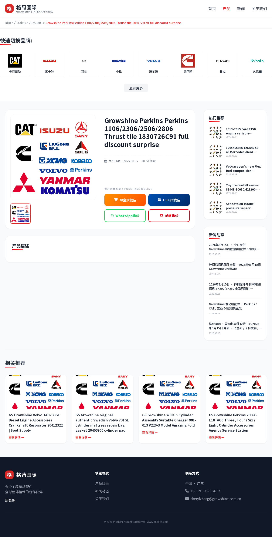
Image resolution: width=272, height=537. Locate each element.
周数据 (10, 500)
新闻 (241, 8)
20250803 (35, 23)
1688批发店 (171, 199)
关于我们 (259, 8)
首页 (212, 8)
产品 (226, 8)
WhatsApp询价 (127, 215)
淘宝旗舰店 (127, 199)
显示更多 (136, 87)
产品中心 (20, 23)
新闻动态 (102, 490)
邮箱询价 (171, 215)
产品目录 (102, 483)
